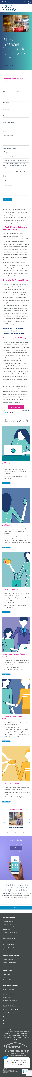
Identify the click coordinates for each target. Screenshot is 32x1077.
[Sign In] (29, 2)
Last (18, 91)
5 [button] (15, 833)
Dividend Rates (7, 980)
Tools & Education (8, 989)
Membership (6, 929)
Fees (4, 977)
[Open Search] (24, 2)
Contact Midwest (16, 407)
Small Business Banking (10, 942)
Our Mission (6, 992)
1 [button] (5, 833)
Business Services (8, 944)
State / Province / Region (8, 122)
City (4, 115)
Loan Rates (6, 974)
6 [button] (18, 833)
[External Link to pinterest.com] (11, 65)
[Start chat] (25, 1071)
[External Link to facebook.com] (4, 65)
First (4, 91)
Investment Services (9, 959)
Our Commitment (8, 995)
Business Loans (8, 950)
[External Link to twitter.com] (6, 65)
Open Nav (28, 8)
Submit (7, 199)
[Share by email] (13, 65)
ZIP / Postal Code (7, 129)
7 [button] (21, 833)
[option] (16, 821)
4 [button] (13, 833)
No (5, 180)
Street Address (6, 102)
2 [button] (7, 833)
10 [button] (29, 833)
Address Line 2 (6, 109)
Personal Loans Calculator (11, 927)
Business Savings (8, 947)
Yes (5, 176)
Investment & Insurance (10, 962)
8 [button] (23, 833)
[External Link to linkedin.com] (8, 65)
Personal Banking (8, 921)
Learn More (6, 483)
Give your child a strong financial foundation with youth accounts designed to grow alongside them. (14, 331)
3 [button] (10, 833)
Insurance (6, 965)
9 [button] (26, 833)
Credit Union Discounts (10, 932)
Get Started (16, 848)
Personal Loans (7, 924)
